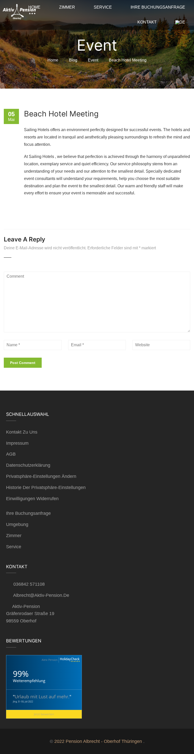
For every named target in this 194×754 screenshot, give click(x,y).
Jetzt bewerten (44, 714)
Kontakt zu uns (21, 432)
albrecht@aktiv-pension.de (41, 595)
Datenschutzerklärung (28, 465)
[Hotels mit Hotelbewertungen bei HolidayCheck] (69, 660)
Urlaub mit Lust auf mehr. (42, 697)
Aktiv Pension (50, 660)
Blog (73, 60)
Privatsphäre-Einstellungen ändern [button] (41, 476)
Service (13, 546)
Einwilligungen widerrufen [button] (32, 498)
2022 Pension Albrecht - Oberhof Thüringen (98, 741)
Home (52, 60)
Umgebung (17, 524)
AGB (11, 454)
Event (93, 60)
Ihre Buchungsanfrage (28, 513)
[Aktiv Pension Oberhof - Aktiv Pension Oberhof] (19, 13)
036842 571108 (29, 584)
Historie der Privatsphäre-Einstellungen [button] (46, 487)
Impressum (17, 443)
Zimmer (13, 535)
